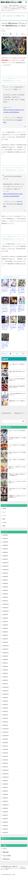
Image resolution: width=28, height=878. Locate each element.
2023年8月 (5, 659)
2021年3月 (5, 759)
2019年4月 (5, 825)
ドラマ (4, 515)
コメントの (6, 855)
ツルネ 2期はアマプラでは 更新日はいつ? (17, 365)
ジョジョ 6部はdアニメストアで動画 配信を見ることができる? (5, 345)
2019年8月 (5, 811)
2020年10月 (6, 777)
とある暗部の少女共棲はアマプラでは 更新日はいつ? (17, 438)
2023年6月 (5, 666)
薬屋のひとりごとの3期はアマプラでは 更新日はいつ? (17, 467)
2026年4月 (5, 548)
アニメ (3, 30)
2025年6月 (5, 583)
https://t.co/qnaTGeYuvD (10, 109)
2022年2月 (5, 721)
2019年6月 (5, 818)
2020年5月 (5, 794)
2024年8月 (5, 618)
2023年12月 (6, 645)
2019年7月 (5, 815)
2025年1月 (5, 600)
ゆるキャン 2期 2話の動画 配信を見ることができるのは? (5, 327)
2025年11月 (5, 566)
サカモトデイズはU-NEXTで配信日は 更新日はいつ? (17, 379)
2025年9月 (5, 573)
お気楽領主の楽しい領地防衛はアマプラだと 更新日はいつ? (21, 291)
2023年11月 (5, 649)
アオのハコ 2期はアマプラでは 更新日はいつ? (17, 460)
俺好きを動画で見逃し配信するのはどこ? (17, 372)
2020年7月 (5, 787)
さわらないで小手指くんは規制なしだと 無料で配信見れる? (21, 308)
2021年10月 (6, 735)
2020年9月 (5, 780)
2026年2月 (5, 555)
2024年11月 (5, 607)
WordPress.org (6, 859)
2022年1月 (5, 725)
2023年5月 (5, 670)
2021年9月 (5, 739)
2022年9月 (5, 697)
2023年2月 (5, 680)
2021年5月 (5, 753)
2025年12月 (6, 562)
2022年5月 (5, 711)
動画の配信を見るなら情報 (11, 2)
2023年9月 (5, 656)
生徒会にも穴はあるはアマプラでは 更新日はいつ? (17, 453)
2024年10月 (6, 611)
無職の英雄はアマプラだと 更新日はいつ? (17, 401)
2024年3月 (5, 635)
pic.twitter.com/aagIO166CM (11, 196)
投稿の (5, 852)
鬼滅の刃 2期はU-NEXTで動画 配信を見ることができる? (17, 387)
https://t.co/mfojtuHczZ (9, 193)
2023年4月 (5, 673)
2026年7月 (5, 538)
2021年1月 (5, 766)
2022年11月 (5, 690)
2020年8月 (5, 784)
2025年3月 (5, 593)
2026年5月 (5, 545)
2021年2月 (5, 763)
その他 (4, 522)
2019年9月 (5, 808)
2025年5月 (5, 587)
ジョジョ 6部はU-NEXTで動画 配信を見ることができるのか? (21, 327)
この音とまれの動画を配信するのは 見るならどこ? (17, 394)
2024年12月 (6, 604)
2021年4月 (5, 756)
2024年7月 (5, 621)
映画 (4, 519)
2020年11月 (5, 773)
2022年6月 (5, 708)
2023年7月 (5, 663)
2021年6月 (5, 749)
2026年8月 (5, 535)
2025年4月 (5, 590)
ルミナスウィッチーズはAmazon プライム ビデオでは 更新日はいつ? (4, 309)
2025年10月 (6, 569)
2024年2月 (5, 638)
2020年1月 (5, 801)
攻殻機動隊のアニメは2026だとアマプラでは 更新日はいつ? (17, 496)
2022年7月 (5, 704)
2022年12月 (6, 687)
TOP (9, 866)
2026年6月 (5, 542)
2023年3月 (5, 676)
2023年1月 (5, 683)
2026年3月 (5, 552)
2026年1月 (5, 559)
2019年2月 (5, 832)
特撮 (4, 525)
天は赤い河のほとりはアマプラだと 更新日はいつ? (17, 489)
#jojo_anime (20, 109)
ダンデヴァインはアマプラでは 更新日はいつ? (17, 431)
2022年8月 (5, 701)
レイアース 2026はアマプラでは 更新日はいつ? (17, 446)
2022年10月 (6, 694)
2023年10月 (6, 652)
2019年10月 (6, 804)
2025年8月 (5, 576)
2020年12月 (6, 770)
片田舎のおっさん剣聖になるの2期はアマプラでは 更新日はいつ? (17, 475)
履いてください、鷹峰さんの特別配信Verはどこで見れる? (13, 291)
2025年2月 (5, 597)
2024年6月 (5, 625)
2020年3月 (5, 797)
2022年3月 (5, 718)
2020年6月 (5, 791)
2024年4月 (5, 631)
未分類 (4, 508)
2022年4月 (5, 714)
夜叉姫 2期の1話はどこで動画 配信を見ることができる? (8, 413)
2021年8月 (5, 742)
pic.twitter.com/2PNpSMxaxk (11, 112)
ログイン (5, 848)
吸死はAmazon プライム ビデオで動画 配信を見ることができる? (21, 413)
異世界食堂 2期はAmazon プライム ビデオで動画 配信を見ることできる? (13, 309)
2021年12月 (6, 728)
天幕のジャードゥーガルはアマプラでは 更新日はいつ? (17, 482)
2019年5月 (5, 822)
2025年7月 (5, 580)
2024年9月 (5, 614)
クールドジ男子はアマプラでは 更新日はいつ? (13, 327)
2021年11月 (5, 732)
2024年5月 (5, 628)
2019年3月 (5, 829)
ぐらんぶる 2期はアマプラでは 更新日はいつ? (5, 290)
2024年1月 (5, 642)
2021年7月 (5, 746)
